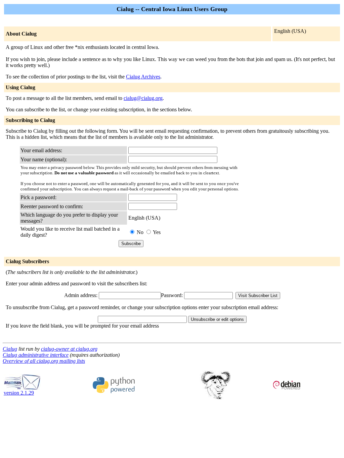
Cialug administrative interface (36, 355)
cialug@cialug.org (143, 98)
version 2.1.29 (19, 393)
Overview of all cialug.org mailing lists (44, 361)
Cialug (10, 349)
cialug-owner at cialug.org (69, 349)
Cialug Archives (143, 76)
